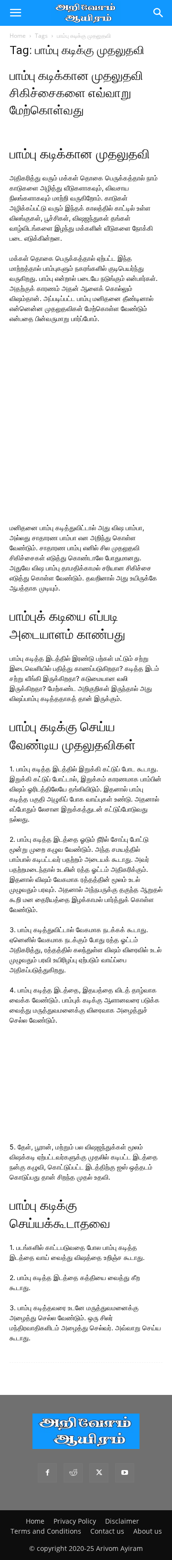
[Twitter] (98, 1472)
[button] (15, 13)
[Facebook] (47, 1472)
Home (18, 36)
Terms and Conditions (46, 1531)
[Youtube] (124, 1472)
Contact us (107, 1531)
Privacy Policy (75, 1521)
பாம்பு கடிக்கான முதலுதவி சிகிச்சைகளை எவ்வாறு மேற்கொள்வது (76, 92)
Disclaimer (122, 1521)
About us (147, 1531)
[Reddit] (73, 1472)
